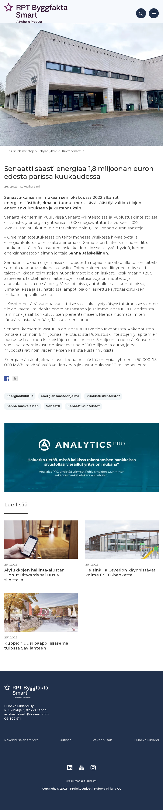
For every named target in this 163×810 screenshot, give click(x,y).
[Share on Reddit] (23, 378)
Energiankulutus (20, 396)
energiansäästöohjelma (60, 396)
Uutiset (65, 740)
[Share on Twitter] (15, 378)
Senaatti (53, 406)
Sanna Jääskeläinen (23, 406)
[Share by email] (48, 378)
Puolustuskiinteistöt (103, 396)
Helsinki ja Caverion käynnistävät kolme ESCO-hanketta (120, 572)
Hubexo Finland (146, 740)
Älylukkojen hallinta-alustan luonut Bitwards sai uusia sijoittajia (34, 575)
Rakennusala (102, 740)
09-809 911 (12, 718)
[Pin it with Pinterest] (31, 378)
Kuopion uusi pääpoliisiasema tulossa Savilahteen (36, 646)
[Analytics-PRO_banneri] (81, 491)
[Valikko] (154, 13)
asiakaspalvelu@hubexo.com (26, 714)
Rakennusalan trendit (21, 740)
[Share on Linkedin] (39, 378)
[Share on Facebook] (6, 378)
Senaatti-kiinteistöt (83, 406)
